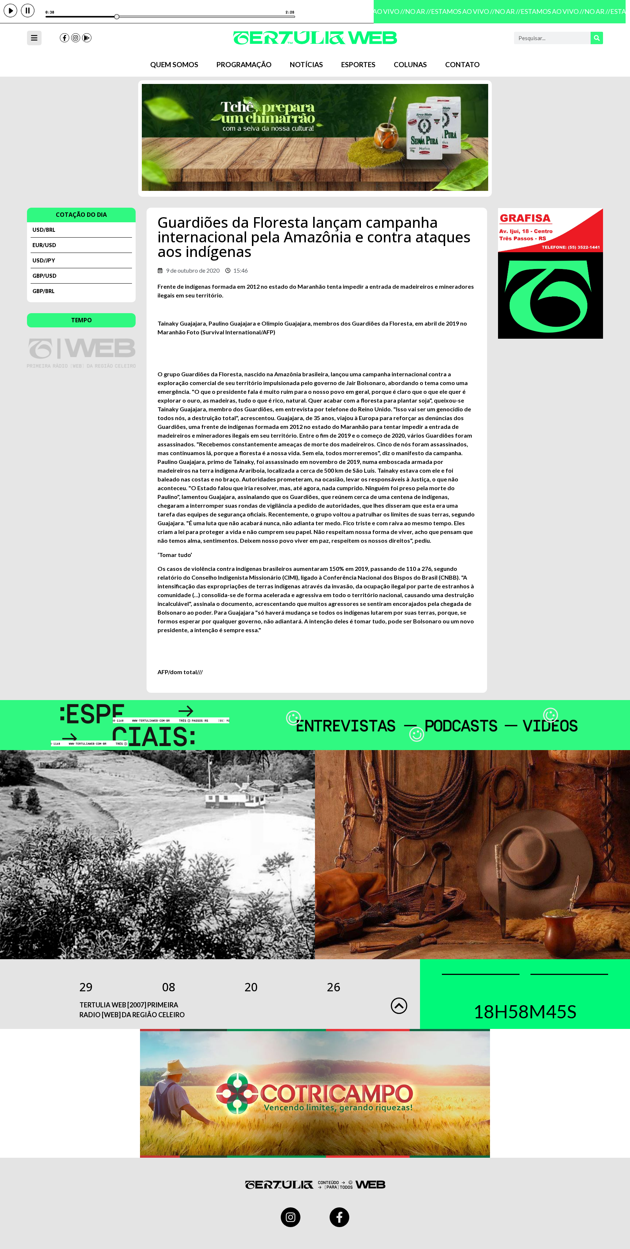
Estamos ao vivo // (455, 11)
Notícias (306, 64)
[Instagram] (76, 38)
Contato (462, 64)
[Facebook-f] (64, 38)
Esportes (358, 64)
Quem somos (174, 64)
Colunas (410, 64)
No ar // (410, 11)
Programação (244, 64)
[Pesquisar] (597, 38)
